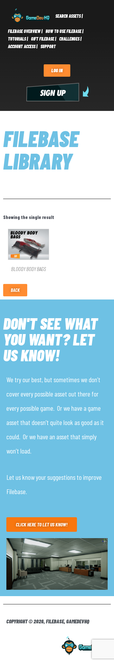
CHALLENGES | (70, 39)
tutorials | (18, 39)
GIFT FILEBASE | (43, 39)
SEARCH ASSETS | (69, 16)
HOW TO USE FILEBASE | (64, 31)
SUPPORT (48, 46)
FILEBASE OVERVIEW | (25, 31)
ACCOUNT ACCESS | (22, 46)
